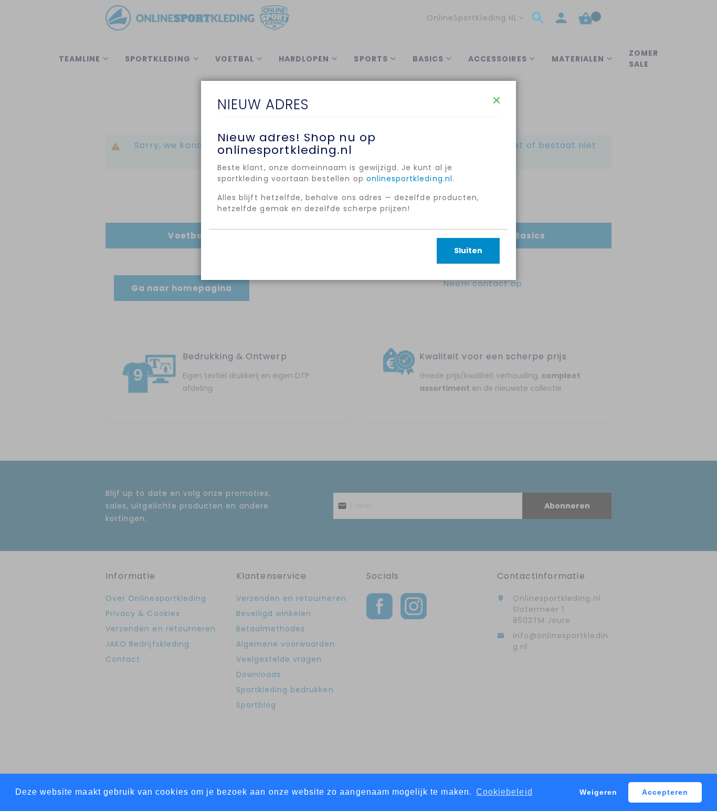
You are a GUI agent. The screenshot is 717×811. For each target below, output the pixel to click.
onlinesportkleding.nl (409, 178)
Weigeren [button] (598, 792)
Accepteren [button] (665, 792)
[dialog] (358, 405)
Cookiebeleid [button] (504, 791)
